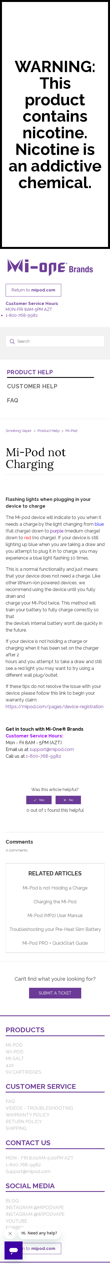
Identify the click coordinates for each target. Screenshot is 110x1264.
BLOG (12, 1204)
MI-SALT (15, 1062)
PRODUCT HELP (30, 376)
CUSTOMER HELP (32, 390)
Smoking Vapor (19, 434)
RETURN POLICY (24, 1125)
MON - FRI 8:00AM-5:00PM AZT (40, 1161)
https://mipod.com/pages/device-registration (55, 710)
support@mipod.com (52, 753)
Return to (33, 294)
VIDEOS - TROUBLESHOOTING (39, 1112)
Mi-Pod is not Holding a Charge (55, 892)
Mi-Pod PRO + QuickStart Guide (55, 947)
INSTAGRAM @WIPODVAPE (35, 1218)
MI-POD (14, 1048)
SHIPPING (16, 1132)
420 (10, 1069)
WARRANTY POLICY (28, 1119)
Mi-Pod (71, 434)
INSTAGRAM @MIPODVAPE (35, 1211)
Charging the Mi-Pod (55, 905)
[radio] (39, 803)
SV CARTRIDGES (23, 1075)
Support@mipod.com (28, 1175)
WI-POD (14, 1055)
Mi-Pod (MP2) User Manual (55, 919)
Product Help (49, 434)
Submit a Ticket (55, 997)
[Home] (50, 280)
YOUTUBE (16, 1225)
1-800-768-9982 (22, 319)
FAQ (12, 404)
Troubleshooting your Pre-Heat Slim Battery (55, 933)
